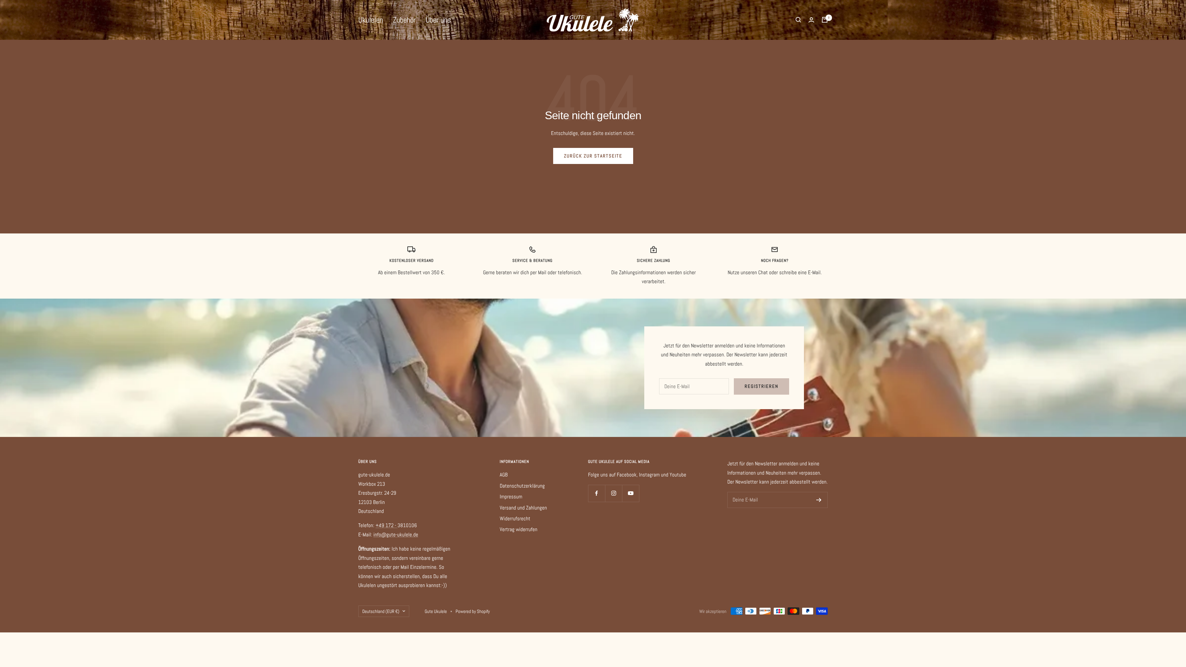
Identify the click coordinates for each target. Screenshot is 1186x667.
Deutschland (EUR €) (380, 611)
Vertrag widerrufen (518, 529)
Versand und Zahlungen (523, 507)
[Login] (811, 20)
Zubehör (404, 20)
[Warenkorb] (825, 20)
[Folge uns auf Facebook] (596, 493)
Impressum (511, 496)
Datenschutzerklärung (522, 485)
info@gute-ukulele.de (395, 534)
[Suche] (798, 20)
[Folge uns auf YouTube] (630, 493)
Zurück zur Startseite (593, 156)
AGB (504, 474)
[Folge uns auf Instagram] (613, 493)
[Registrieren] (819, 500)
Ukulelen (370, 20)
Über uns (438, 20)
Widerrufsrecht (515, 518)
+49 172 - (386, 525)
